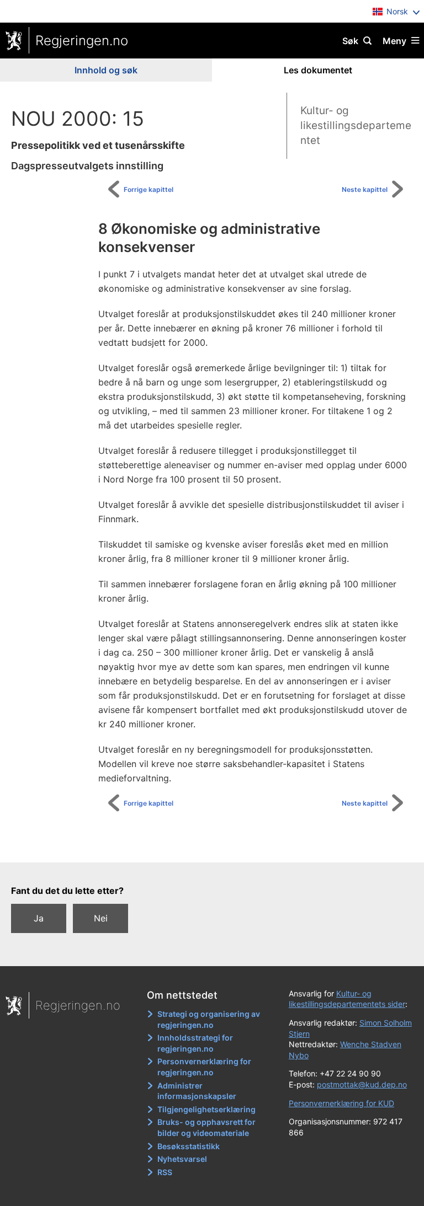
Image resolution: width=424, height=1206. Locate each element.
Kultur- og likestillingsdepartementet (355, 125)
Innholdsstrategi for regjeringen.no (195, 1043)
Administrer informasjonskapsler (196, 1091)
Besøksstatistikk (188, 1146)
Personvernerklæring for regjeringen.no (204, 1067)
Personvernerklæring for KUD (341, 1103)
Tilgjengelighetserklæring (206, 1109)
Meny (394, 40)
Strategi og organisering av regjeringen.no (208, 1019)
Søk (350, 40)
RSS (164, 1172)
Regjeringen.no (81, 41)
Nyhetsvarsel (182, 1159)
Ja (39, 918)
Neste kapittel (365, 189)
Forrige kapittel (148, 189)
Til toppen (218, 845)
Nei (101, 918)
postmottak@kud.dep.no (362, 1084)
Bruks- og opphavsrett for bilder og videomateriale (206, 1127)
